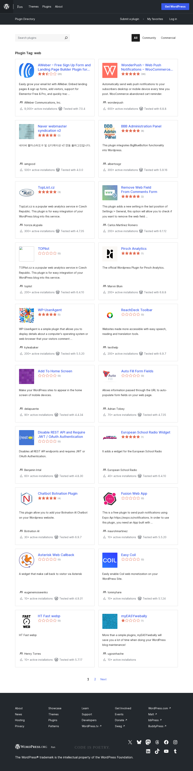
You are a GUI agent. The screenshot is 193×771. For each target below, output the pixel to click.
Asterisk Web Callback (56, 555)
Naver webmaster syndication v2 (52, 128)
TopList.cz (46, 187)
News (18, 714)
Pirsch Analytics (134, 249)
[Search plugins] (66, 38)
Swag (120, 726)
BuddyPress (157, 726)
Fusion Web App (134, 493)
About (19, 708)
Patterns (53, 726)
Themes (53, 714)
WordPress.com (159, 708)
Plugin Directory (25, 19)
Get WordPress (175, 6)
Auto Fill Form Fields (137, 371)
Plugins (52, 720)
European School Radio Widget (145, 432)
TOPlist (43, 249)
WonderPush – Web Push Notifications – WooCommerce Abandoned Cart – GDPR (145, 67)
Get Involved (123, 708)
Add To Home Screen (55, 371)
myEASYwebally (134, 616)
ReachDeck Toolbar (136, 310)
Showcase (54, 708)
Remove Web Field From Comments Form (139, 189)
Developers (89, 720)
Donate (121, 720)
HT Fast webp (49, 616)
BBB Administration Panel (141, 126)
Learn (85, 708)
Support (87, 714)
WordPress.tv (92, 726)
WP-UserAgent (50, 310)
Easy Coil (128, 555)
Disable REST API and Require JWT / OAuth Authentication (61, 434)
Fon (53, 747)
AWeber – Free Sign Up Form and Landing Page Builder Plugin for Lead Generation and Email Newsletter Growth (64, 67)
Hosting (20, 720)
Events (119, 714)
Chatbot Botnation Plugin (57, 493)
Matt (152, 714)
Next (103, 679)
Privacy (19, 726)
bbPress (155, 720)
